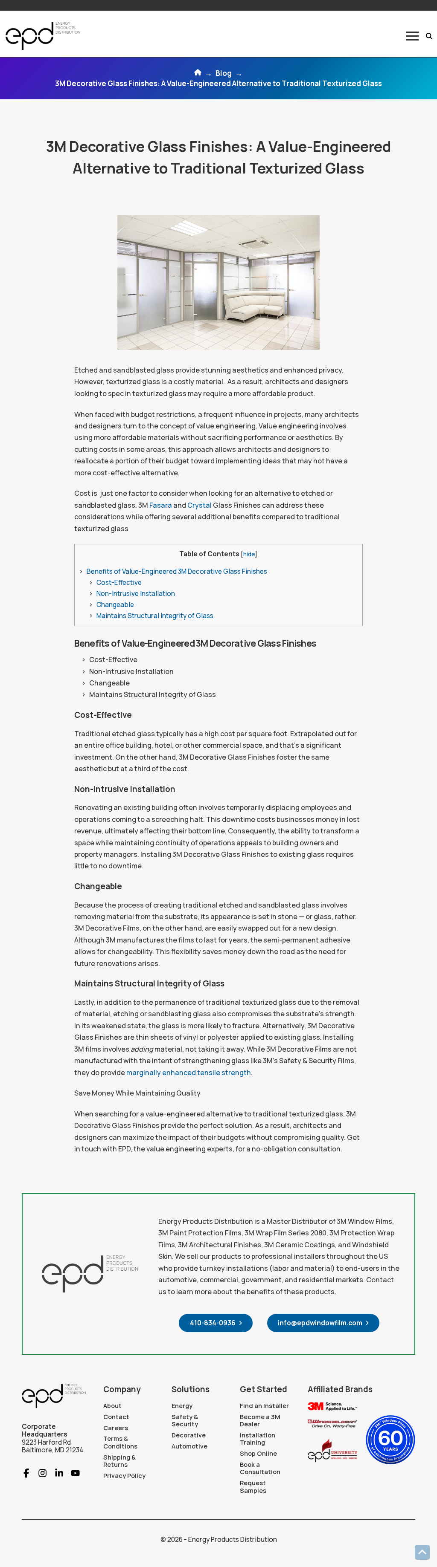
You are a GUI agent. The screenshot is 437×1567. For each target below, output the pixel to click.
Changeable (115, 604)
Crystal (199, 505)
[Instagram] (39, 1473)
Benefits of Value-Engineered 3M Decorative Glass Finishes (177, 571)
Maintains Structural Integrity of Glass (154, 615)
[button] (412, 36)
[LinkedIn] (55, 1473)
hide (249, 554)
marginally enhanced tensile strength (188, 1072)
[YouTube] (72, 1473)
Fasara (160, 505)
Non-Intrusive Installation (135, 593)
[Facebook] (26, 1473)
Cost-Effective (119, 582)
